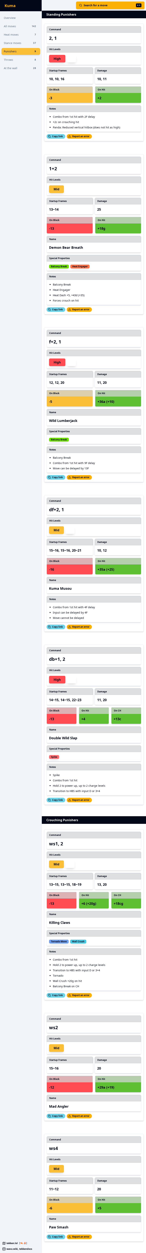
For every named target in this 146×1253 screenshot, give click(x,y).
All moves (20, 26)
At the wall (20, 68)
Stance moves (20, 43)
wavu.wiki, (12, 1249)
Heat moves (20, 34)
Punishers (20, 51)
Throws (20, 60)
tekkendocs (25, 1249)
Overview (10, 18)
